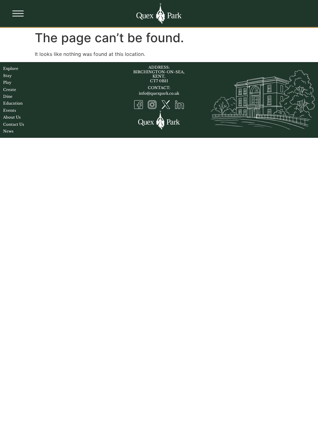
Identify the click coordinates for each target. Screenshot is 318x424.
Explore (10, 68)
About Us (11, 117)
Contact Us (13, 124)
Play (7, 82)
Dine (7, 96)
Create (9, 89)
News (8, 131)
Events (9, 110)
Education (13, 103)
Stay (7, 75)
